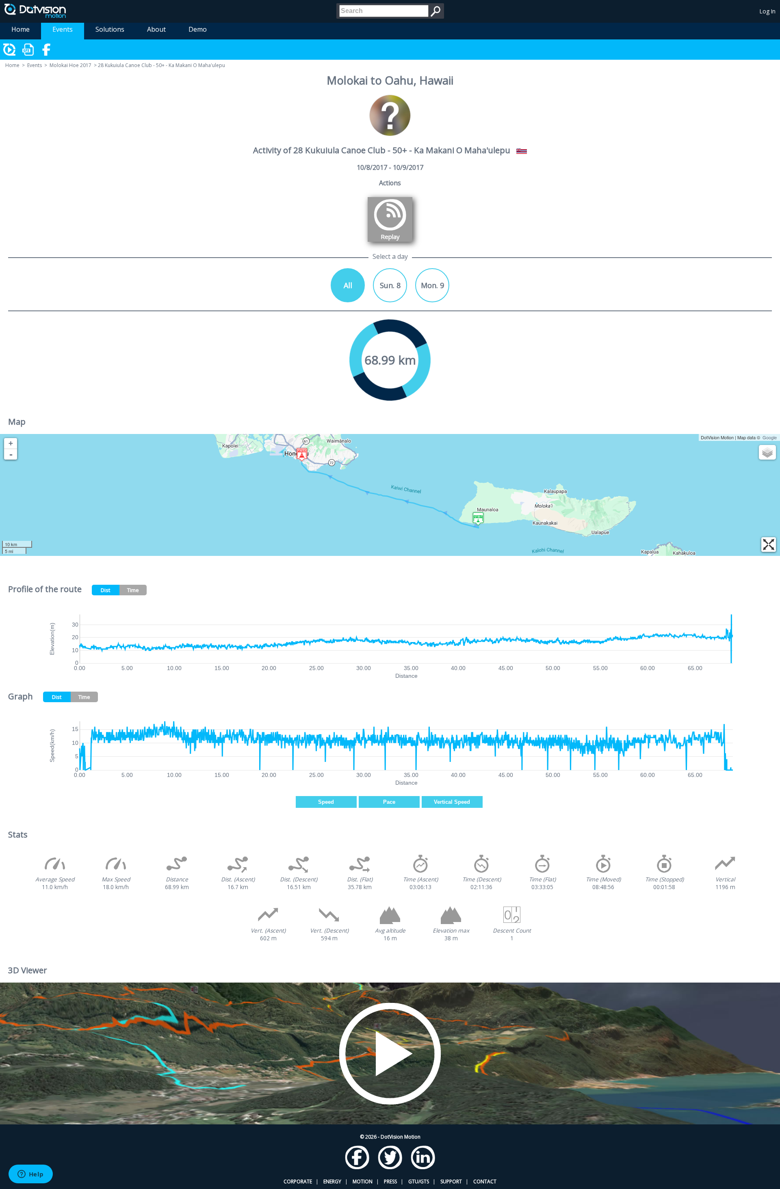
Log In (768, 11)
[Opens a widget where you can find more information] (30, 1175)
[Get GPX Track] (28, 49)
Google (770, 437)
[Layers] (767, 452)
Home (20, 29)
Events (62, 29)
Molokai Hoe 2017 (70, 65)
